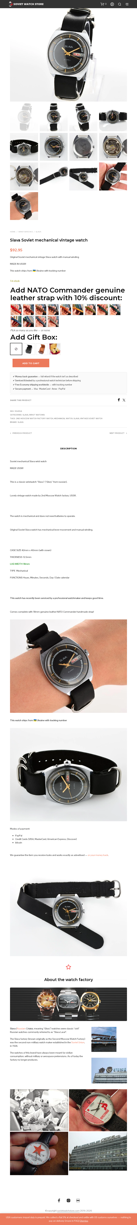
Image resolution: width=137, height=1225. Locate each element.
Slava (38, 232)
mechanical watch (63, 418)
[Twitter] (125, 400)
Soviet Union (77, 1042)
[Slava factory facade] (98, 1151)
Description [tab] (68, 448)
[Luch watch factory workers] (39, 1110)
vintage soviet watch (91, 418)
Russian (21, 1028)
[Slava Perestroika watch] (39, 1153)
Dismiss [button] (84, 1220)
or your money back (98, 855)
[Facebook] (120, 400)
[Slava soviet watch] (98, 1110)
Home (13, 232)
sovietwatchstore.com (68, 1210)
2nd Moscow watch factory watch (34, 418)
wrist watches (25, 232)
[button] (104, 4)
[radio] (16, 349)
